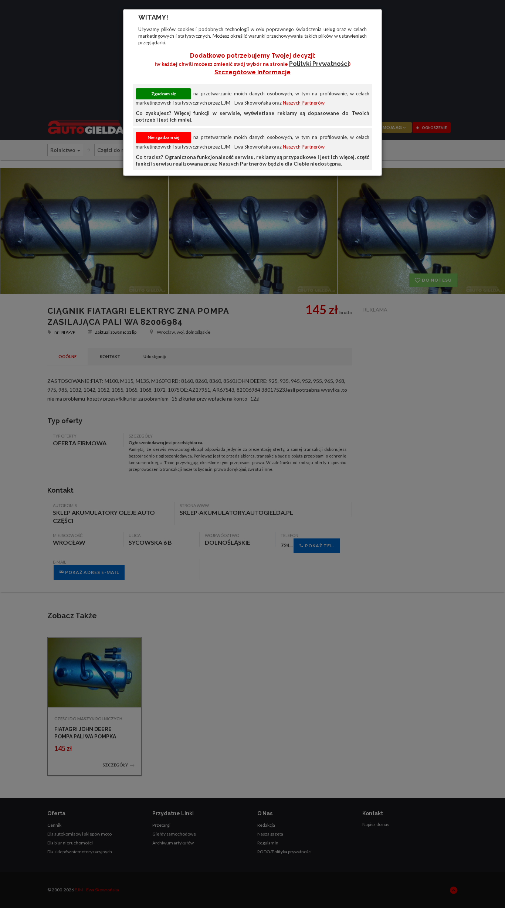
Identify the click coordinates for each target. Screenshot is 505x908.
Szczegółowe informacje (252, 72)
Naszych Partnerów (304, 103)
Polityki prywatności (319, 63)
